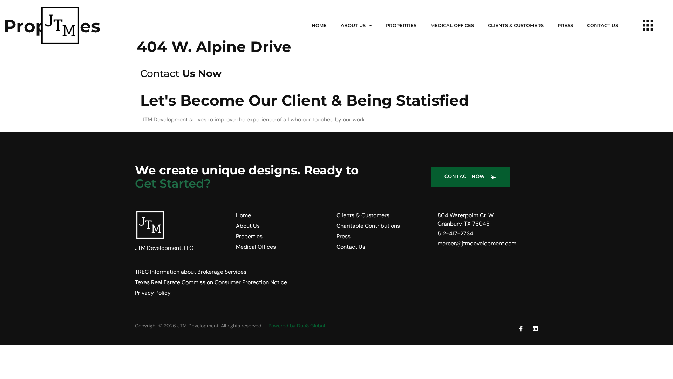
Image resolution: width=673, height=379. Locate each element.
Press (565, 25)
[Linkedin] (535, 328)
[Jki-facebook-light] (521, 328)
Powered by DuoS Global (296, 326)
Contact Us (602, 25)
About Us (353, 25)
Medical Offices (452, 25)
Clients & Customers (516, 25)
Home (319, 25)
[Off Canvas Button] (648, 26)
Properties (401, 25)
